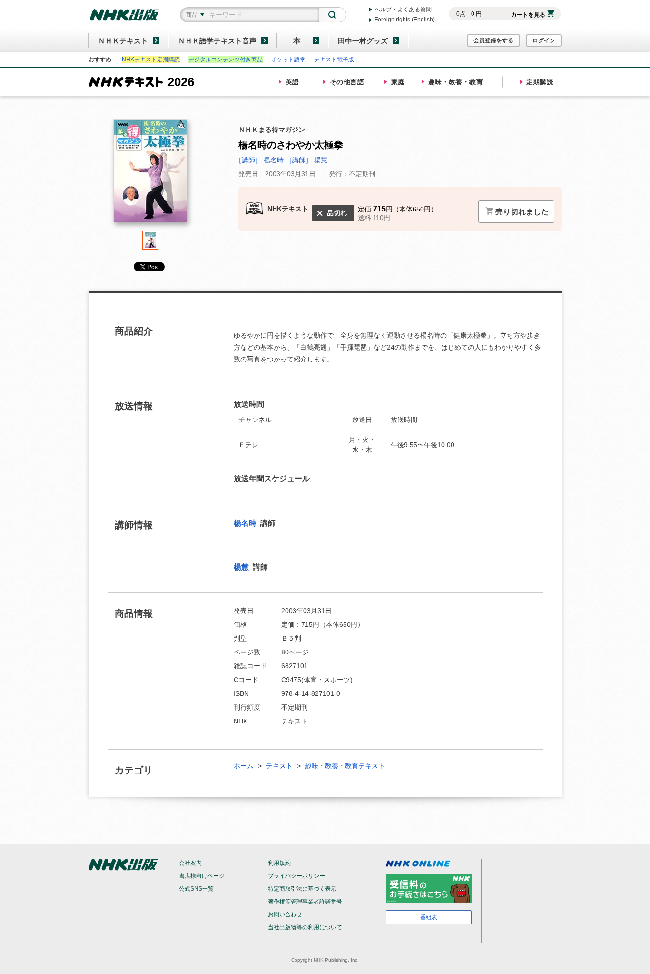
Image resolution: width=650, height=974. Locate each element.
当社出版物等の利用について (305, 927)
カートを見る (528, 14)
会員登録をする (493, 40)
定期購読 (540, 82)
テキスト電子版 (334, 59)
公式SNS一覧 (196, 888)
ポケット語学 (288, 59)
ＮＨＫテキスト (123, 41)
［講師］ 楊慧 (306, 160)
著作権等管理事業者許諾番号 (305, 901)
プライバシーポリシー (296, 876)
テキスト (279, 766)
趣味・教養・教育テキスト (345, 766)
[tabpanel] (150, 175)
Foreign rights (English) (404, 19)
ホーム (244, 766)
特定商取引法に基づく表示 (302, 888)
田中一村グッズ (363, 41)
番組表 (428, 917)
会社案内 (190, 863)
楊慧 (242, 567)
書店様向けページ (202, 876)
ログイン (543, 40)
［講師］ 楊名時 (260, 160)
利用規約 (279, 863)
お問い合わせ (285, 914)
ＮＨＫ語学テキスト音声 (217, 41)
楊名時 (246, 523)
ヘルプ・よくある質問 (403, 9)
